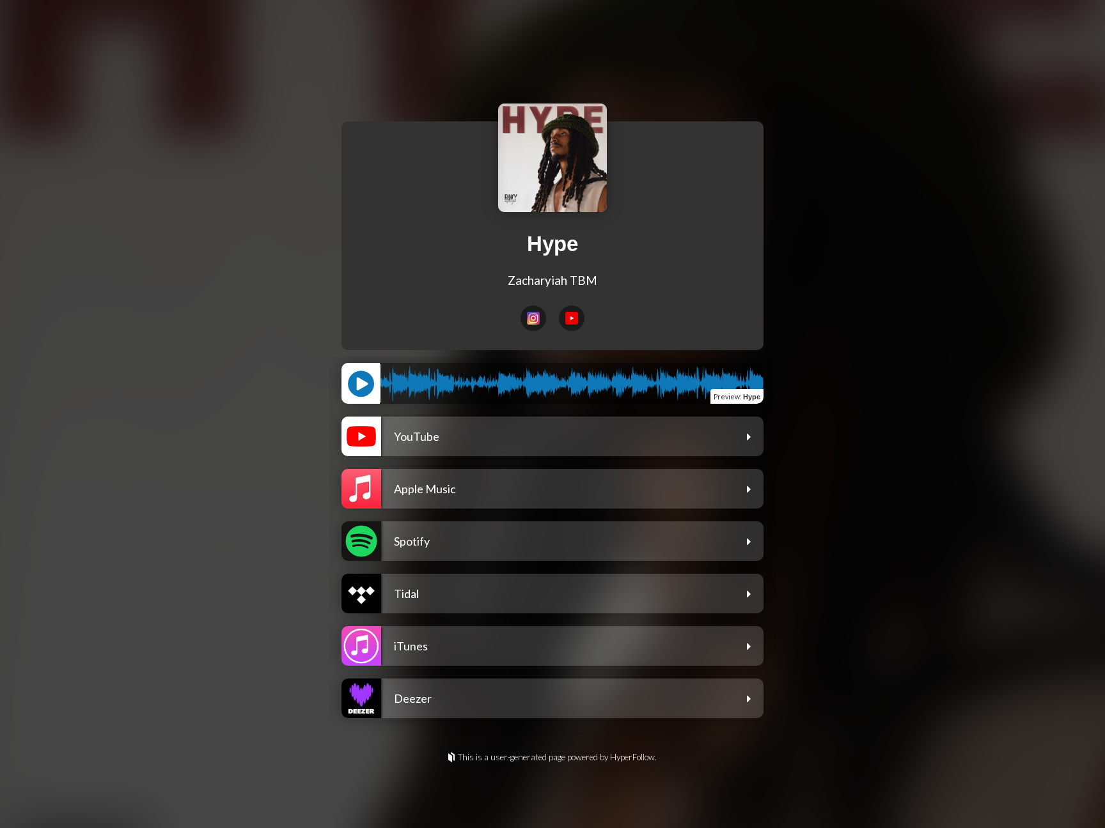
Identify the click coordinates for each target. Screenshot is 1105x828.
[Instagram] (533, 318)
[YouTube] (571, 318)
